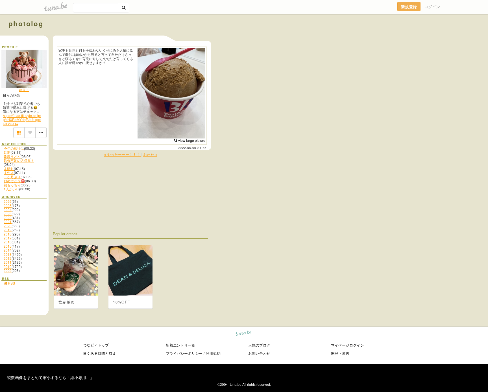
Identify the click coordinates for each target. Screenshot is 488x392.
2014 (8, 250)
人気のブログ (259, 345)
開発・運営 (340, 353)
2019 (8, 229)
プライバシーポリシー (184, 353)
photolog (25, 23)
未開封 (9, 168)
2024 (8, 209)
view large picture (191, 140)
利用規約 (213, 353)
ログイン (432, 6)
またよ (9, 172)
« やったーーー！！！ (122, 154)
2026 (8, 201)
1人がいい (11, 188)
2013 (8, 254)
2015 (8, 246)
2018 (8, 234)
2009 (8, 270)
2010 (8, 266)
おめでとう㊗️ (14, 180)
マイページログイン (347, 345)
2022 (8, 217)
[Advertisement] (415, 36)
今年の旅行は (14, 148)
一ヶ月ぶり (12, 176)
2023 (8, 213)
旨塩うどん (12, 156)
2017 (8, 237)
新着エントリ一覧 (180, 345)
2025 (8, 205)
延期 (7, 152)
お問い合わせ (259, 353)
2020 (8, 225)
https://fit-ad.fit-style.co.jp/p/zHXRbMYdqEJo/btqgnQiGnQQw (22, 119)
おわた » (150, 154)
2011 (8, 262)
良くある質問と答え (99, 353)
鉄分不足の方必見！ (19, 160)
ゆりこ (24, 89)
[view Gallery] (19, 132)
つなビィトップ (96, 345)
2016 (8, 241)
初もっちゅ (12, 184)
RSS (11, 283)
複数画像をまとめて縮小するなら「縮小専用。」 (50, 377)
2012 (8, 258)
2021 (8, 221)
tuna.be (243, 334)
